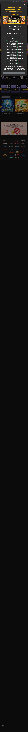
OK (14, 73)
